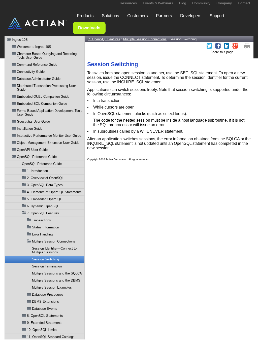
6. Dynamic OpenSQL (43, 206)
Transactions (41, 220)
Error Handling (42, 234)
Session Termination (47, 266)
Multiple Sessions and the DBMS (56, 280)
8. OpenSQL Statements (45, 316)
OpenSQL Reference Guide (42, 164)
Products (85, 15)
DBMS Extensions (45, 301)
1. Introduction (37, 171)
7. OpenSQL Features (43, 213)
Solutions (110, 15)
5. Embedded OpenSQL (44, 199)
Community (201, 3)
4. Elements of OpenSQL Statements (54, 192)
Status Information (45, 227)
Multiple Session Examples (52, 287)
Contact (244, 3)
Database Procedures (47, 294)
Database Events (44, 309)
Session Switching (45, 259)
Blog (182, 3)
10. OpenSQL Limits (42, 330)
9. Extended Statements (44, 323)
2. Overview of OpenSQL (45, 178)
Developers (191, 15)
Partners (164, 15)
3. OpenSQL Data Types (45, 185)
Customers (137, 15)
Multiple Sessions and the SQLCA (57, 273)
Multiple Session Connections (53, 241)
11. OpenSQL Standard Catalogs (51, 337)
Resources (128, 3)
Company (224, 3)
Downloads (89, 27)
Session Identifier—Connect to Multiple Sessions (54, 250)
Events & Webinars (158, 3)
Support (217, 15)
